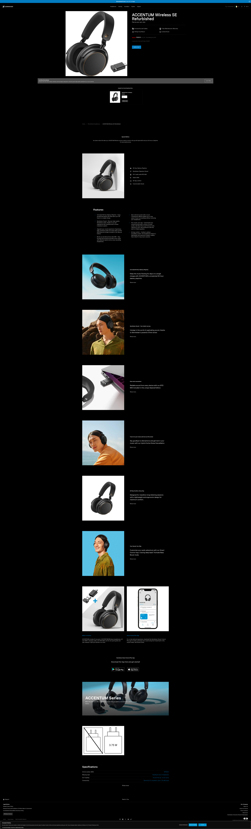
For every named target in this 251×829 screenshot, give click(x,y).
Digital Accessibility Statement (20, 819)
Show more (133, 282)
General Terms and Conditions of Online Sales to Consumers (17, 808)
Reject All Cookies (192, 824)
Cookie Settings (10, 819)
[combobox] (242, 7)
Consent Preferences (183, 824)
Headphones (113, 6)
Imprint (4, 819)
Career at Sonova (244, 808)
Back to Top (125, 799)
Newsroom (245, 812)
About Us (245, 806)
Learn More (208, 80)
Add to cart (125, 101)
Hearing (120, 6)
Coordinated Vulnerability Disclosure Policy (13, 810)
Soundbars (126, 6)
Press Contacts (244, 810)
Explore (133, 6)
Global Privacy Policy (8, 806)
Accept (202, 824)
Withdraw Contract (8, 813)
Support (139, 6)
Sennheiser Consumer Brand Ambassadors (237, 814)
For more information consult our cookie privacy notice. (13, 827)
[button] (238, 6)
